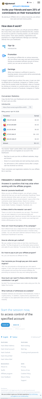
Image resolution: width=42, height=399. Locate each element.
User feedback (6, 377)
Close (40, 395)
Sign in (16, 325)
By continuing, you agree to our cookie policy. (24, 395)
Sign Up (5, 325)
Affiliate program (6, 373)
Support (23, 380)
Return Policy (25, 377)
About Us (4, 367)
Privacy (23, 367)
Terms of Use (25, 370)
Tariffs (3, 370)
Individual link (6, 104)
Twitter (14, 337)
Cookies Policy (26, 373)
